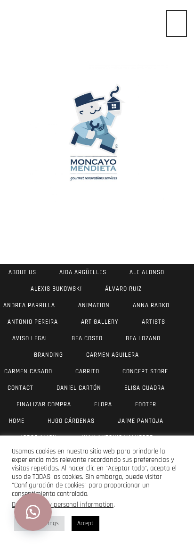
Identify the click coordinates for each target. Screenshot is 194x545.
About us (22, 272)
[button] (33, 512)
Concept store (145, 371)
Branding (48, 355)
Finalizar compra (43, 404)
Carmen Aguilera (112, 355)
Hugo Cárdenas (71, 421)
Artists (153, 322)
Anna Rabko (151, 305)
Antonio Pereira (33, 322)
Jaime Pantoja (140, 421)
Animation (94, 305)
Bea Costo (87, 338)
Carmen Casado (28, 371)
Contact (20, 388)
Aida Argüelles (82, 272)
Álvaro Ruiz (123, 289)
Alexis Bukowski (56, 289)
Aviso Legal (30, 338)
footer (145, 404)
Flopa (103, 404)
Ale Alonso (146, 272)
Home (16, 421)
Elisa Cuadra (144, 388)
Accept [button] (85, 523)
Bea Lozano (143, 338)
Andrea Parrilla (29, 305)
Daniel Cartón (79, 388)
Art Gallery (100, 322)
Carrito (87, 371)
